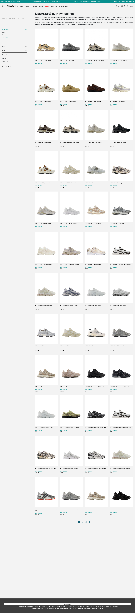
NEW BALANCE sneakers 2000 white (44, 427)
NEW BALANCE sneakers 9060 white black (120, 427)
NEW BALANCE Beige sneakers (43, 60)
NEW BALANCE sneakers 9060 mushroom (95, 509)
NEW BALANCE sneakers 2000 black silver (95, 427)
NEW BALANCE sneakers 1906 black (119, 386)
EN (132, 6)
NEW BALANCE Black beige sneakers (94, 60)
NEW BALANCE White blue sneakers (69, 305)
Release (34, 6)
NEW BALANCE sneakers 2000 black (94, 386)
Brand (41, 6)
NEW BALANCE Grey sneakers (117, 223)
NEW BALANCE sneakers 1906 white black (45, 468)
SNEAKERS (13, 18)
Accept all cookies (67, 604)
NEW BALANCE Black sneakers (118, 142)
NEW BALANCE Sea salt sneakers (118, 60)
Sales (47, 6)
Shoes (8, 18)
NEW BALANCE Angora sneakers (43, 183)
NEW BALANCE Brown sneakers (93, 101)
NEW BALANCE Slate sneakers (67, 60)
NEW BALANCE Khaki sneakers (43, 142)
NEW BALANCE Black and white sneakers (120, 264)
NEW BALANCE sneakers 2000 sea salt (120, 468)
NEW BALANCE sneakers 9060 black (119, 509)
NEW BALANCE (20, 18)
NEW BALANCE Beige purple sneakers (69, 264)
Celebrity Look (63, 6)
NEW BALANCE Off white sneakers (68, 183)
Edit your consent (67, 601)
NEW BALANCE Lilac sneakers (117, 101)
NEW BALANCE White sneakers (93, 183)
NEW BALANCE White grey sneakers (119, 183)
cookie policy (99, 608)
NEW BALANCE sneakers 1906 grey (69, 509)
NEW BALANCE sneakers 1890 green (69, 427)
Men (21, 6)
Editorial (54, 6)
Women (27, 6)
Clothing (4, 32)
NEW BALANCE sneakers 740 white (69, 468)
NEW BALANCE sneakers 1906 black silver (95, 468)
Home (3, 18)
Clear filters (6, 66)
